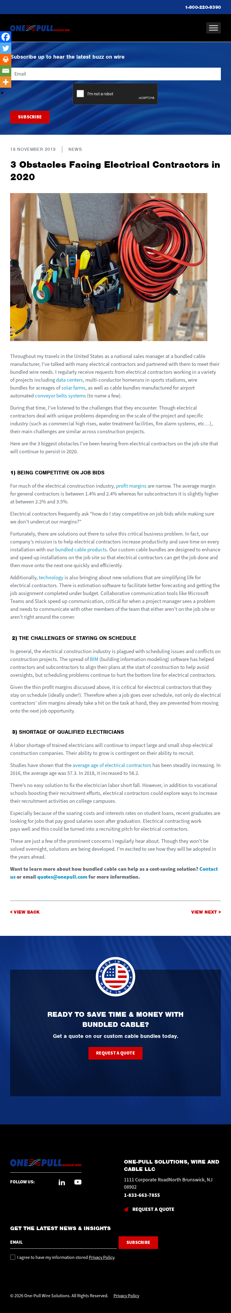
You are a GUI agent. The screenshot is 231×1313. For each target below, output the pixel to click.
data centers (69, 380)
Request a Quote (115, 1053)
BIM (94, 659)
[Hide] (2, 93)
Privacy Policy (101, 1257)
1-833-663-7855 (142, 1195)
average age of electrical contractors (112, 765)
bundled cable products (81, 549)
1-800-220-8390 (203, 7)
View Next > (206, 912)
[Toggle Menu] (213, 27)
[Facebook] (5, 37)
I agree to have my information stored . (66, 1257)
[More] (5, 82)
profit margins (131, 486)
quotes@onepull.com (62, 877)
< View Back (25, 912)
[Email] (5, 70)
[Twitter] (5, 48)
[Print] (5, 59)
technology (51, 577)
